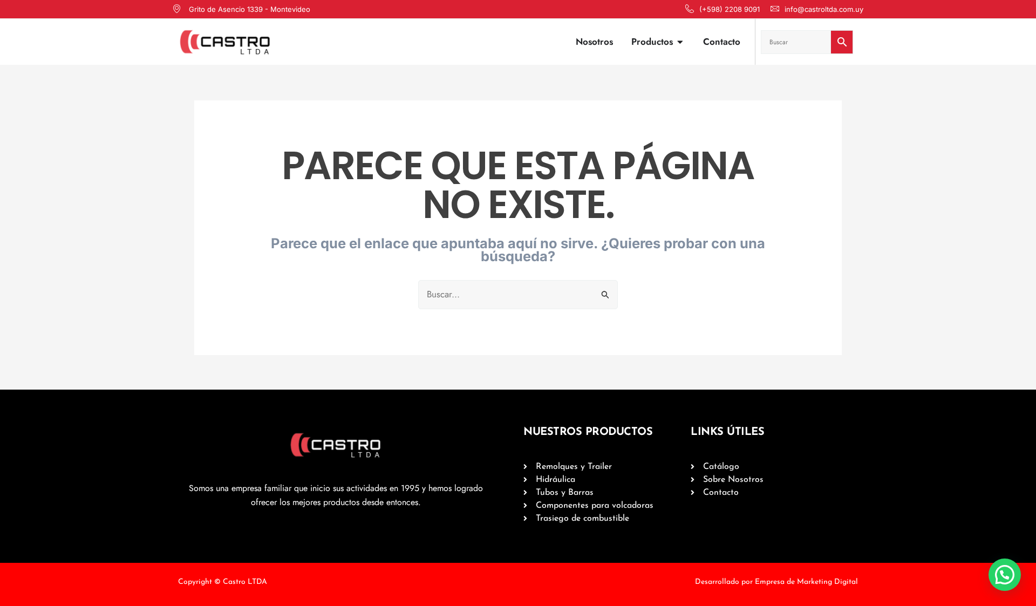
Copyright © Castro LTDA (222, 582)
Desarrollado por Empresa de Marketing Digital (776, 582)
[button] (1005, 575)
